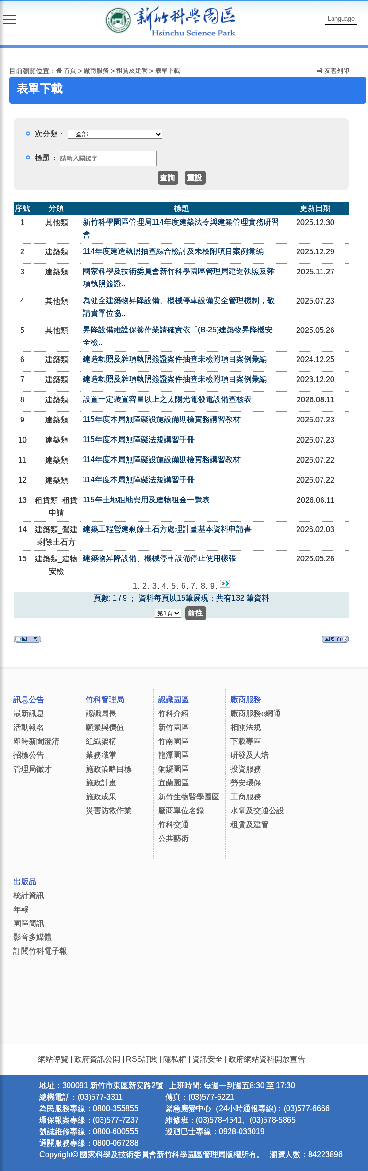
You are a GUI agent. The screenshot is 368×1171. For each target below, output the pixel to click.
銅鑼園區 (173, 769)
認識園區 (173, 699)
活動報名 (28, 727)
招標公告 (28, 755)
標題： (46, 158)
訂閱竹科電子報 (40, 951)
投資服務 (245, 769)
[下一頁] (225, 586)
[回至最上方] (335, 641)
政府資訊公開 (97, 1059)
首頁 (69, 70)
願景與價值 (105, 727)
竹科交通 (173, 824)
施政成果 (101, 797)
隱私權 (174, 1059)
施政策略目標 (109, 769)
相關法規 (245, 727)
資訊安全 (207, 1059)
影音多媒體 (32, 937)
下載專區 (245, 741)
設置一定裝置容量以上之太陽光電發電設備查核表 (167, 399)
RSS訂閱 (142, 1059)
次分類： (51, 134)
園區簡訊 (28, 923)
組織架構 (101, 741)
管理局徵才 (32, 769)
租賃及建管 (132, 70)
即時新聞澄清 (36, 741)
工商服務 (245, 797)
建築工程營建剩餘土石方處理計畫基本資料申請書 (167, 529)
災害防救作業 (109, 811)
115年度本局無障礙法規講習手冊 (139, 439)
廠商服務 (96, 70)
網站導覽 (53, 1059)
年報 (21, 909)
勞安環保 (245, 783)
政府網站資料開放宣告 (267, 1059)
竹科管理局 (105, 699)
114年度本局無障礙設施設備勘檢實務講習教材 (162, 459)
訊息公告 (28, 699)
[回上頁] (27, 641)
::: (12, 53)
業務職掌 (101, 755)
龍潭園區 (173, 755)
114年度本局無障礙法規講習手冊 (139, 480)
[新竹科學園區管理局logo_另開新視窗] (118, 19)
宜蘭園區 (173, 783)
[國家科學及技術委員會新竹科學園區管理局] (189, 20)
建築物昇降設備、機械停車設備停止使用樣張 (159, 558)
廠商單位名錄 (181, 811)
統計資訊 (28, 895)
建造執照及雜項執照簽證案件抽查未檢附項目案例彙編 (175, 359)
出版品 (24, 881)
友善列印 (335, 70)
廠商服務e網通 (255, 713)
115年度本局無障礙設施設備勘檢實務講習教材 (162, 419)
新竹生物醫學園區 (188, 797)
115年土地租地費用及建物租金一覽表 (146, 500)
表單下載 (167, 70)
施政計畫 (101, 783)
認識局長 (101, 713)
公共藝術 (173, 838)
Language (341, 18)
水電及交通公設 (257, 811)
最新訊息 (28, 713)
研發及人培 (249, 755)
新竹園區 (173, 727)
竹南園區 (173, 741)
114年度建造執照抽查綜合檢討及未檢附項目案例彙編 (173, 251)
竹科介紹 (173, 713)
